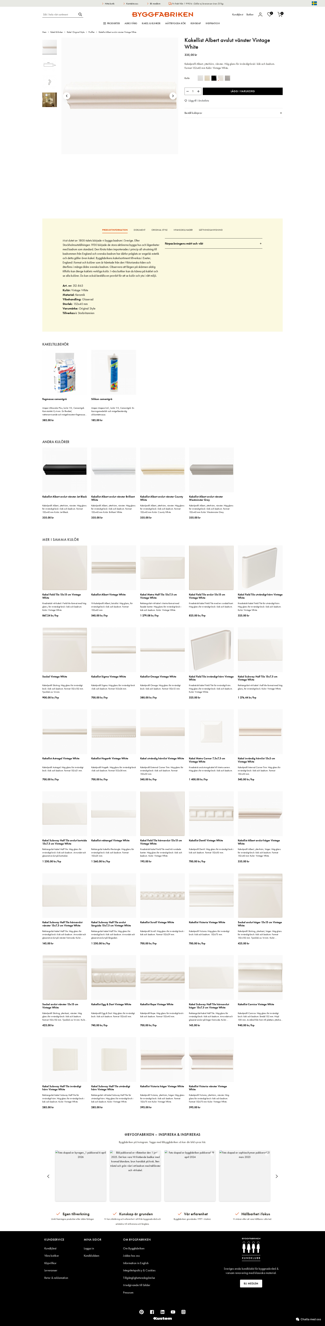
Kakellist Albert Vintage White (108, 594)
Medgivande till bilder (136, 1285)
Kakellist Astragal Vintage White (60, 758)
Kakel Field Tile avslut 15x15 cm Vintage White (207, 596)
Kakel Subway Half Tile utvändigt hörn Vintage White (110, 1088)
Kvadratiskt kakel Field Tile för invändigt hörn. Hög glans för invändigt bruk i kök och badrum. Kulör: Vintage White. (210, 688)
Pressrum (128, 1292)
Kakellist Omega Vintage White (158, 676)
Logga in (89, 1248)
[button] (66, 96)
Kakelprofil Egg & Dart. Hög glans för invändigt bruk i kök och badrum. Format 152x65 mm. (113, 1015)
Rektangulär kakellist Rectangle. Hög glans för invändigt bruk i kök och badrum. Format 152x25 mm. (112, 852)
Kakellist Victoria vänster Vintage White (208, 1088)
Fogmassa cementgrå (54, 399)
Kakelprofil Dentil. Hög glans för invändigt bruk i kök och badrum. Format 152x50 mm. (211, 851)
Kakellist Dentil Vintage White (206, 840)
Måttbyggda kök (175, 23)
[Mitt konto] (260, 14)
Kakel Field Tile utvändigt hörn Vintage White (260, 596)
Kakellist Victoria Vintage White (207, 922)
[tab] (234, 113)
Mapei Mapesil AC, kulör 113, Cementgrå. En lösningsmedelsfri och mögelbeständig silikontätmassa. (112, 411)
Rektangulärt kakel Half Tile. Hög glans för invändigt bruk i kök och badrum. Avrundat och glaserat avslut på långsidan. (113, 934)
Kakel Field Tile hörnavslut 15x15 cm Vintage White (161, 842)
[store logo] (162, 14)
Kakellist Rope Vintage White (156, 1004)
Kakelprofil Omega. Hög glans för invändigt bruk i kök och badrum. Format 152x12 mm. (160, 687)
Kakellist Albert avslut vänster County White (161, 498)
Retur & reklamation (56, 1278)
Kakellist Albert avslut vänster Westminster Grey (206, 498)
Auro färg (131, 23)
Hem (44, 32)
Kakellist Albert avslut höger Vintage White (259, 842)
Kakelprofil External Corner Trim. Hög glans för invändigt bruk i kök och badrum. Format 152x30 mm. (161, 770)
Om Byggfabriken (133, 1248)
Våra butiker (51, 1256)
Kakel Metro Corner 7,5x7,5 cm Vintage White (207, 760)
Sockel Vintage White (54, 676)
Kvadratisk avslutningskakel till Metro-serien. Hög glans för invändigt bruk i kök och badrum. (210, 769)
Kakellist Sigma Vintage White (108, 676)
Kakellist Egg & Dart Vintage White (111, 1004)
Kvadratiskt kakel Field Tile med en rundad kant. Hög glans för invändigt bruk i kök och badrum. (211, 605)
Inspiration (213, 23)
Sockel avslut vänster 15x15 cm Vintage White (60, 1006)
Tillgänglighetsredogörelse (139, 1278)
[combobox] (59, 14)
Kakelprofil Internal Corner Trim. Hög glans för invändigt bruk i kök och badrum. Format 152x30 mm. (259, 770)
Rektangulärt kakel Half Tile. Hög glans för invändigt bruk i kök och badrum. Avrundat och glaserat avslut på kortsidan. (64, 852)
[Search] (80, 14)
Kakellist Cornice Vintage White (256, 1004)
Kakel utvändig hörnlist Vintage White (162, 758)
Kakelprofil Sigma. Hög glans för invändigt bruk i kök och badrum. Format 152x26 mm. (113, 687)
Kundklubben (91, 1256)
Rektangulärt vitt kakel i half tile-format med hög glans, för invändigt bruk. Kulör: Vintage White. (260, 687)
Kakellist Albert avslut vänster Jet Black (64, 496)
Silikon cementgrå (101, 399)
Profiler (92, 32)
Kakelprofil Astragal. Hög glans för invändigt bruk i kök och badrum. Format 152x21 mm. (62, 769)
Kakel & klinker (151, 23)
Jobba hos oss (131, 1256)
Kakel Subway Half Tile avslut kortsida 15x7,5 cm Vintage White (64, 842)
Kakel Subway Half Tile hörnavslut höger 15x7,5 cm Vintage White (209, 1006)
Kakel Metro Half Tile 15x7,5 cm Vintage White (158, 596)
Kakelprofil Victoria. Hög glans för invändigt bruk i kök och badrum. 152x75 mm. (209, 933)
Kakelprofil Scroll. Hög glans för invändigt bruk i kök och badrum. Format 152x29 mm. (162, 933)
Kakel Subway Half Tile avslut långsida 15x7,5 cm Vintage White (111, 924)
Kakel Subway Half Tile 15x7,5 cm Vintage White (257, 678)
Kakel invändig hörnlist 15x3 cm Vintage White (256, 760)
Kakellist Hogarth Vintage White (109, 758)
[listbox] (215, 78)
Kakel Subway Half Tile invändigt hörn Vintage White (61, 1088)
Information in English (135, 1263)
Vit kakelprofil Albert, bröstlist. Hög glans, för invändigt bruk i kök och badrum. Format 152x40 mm (112, 606)
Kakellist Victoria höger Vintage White (162, 1086)
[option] (200, 78)
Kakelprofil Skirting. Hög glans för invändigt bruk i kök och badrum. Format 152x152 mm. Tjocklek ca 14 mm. (63, 688)
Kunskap (196, 23)
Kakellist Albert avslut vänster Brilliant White (113, 498)
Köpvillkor (50, 1263)
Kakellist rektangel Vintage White (110, 840)
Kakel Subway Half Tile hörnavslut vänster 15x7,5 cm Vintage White (62, 924)
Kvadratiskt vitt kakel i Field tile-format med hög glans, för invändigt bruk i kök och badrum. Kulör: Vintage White (64, 606)
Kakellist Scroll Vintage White (157, 922)
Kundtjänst (50, 1248)
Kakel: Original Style (75, 32)
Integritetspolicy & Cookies (139, 1270)
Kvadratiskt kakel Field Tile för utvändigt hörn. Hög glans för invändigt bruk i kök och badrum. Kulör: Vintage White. (259, 606)
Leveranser (50, 1270)
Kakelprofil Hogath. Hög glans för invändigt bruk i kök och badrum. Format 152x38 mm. (113, 769)
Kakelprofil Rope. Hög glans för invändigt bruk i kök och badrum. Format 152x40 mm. (162, 1015)
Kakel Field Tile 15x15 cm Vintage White (61, 596)
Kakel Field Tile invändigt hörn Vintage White (211, 678)
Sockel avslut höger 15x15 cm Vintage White (260, 924)
